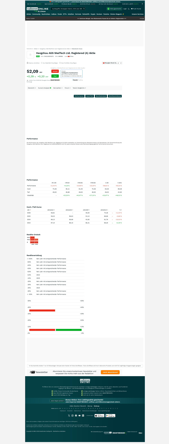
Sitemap (89, 406)
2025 (29, 216)
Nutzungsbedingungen (104, 410)
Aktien (29, 14)
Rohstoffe (85, 14)
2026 (29, 213)
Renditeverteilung (115, 96)
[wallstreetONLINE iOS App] (99, 417)
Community (36, 14)
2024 (29, 219)
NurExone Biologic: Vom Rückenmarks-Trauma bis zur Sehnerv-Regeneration (92, 18)
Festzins (106, 14)
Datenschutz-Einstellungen (89, 410)
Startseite (29, 48)
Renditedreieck (101, 96)
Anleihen (71, 14)
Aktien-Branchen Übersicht (78, 406)
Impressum (63, 410)
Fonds (60, 14)
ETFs (65, 14)
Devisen (99, 14)
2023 (29, 223)
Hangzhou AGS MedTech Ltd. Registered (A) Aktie (55, 49)
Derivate (78, 14)
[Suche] (83, 8)
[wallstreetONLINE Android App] (110, 417)
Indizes (53, 14)
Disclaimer (70, 410)
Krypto (93, 14)
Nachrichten (46, 14)
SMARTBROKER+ (108, 393)
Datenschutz (77, 410)
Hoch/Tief (89, 96)
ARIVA (72, 421)
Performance (79, 96)
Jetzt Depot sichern (57, 401)
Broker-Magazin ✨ (117, 14)
